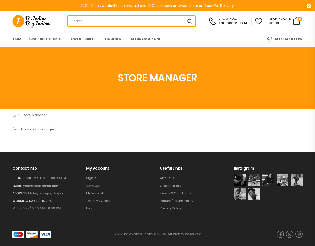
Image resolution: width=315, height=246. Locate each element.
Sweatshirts (83, 38)
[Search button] (190, 21)
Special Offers (288, 38)
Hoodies (113, 38)
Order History (170, 186)
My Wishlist (94, 193)
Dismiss (309, 6)
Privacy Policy (171, 208)
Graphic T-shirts (45, 38)
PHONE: (18, 178)
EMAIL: (17, 185)
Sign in (91, 178)
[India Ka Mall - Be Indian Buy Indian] (31, 21)
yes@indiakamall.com (41, 185)
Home (18, 38)
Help (90, 208)
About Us (167, 178)
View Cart (94, 186)
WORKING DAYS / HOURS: (32, 201)
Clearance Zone (146, 38)
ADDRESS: (19, 193)
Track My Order (98, 201)
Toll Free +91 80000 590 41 (46, 178)
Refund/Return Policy (176, 201)
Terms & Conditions (175, 193)
